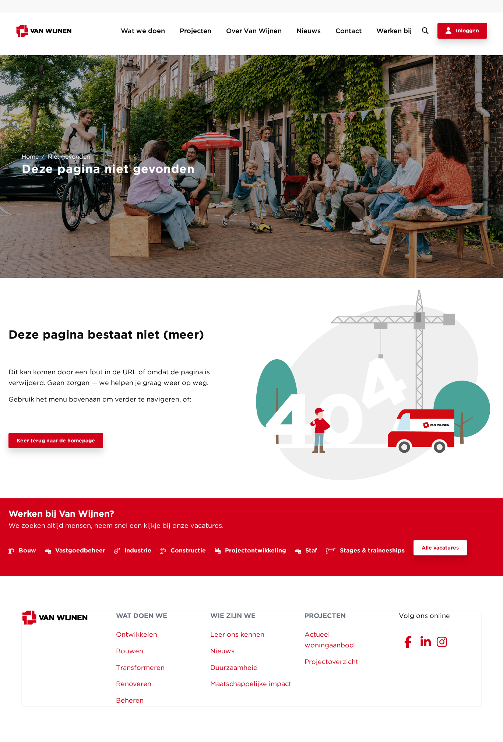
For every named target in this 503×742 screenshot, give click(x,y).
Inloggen (467, 30)
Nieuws (308, 31)
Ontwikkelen (136, 634)
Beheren (130, 700)
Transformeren (140, 667)
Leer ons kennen (237, 634)
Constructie (188, 550)
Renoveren (133, 684)
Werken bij (394, 31)
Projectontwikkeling (255, 550)
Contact (348, 31)
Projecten (195, 31)
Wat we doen (143, 31)
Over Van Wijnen (254, 31)
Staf (311, 550)
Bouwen (129, 651)
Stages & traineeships (372, 550)
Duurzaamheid (234, 667)
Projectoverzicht (331, 661)
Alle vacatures (440, 548)
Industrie (137, 550)
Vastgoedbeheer (80, 550)
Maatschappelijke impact (250, 684)
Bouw (27, 550)
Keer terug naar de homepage (56, 441)
